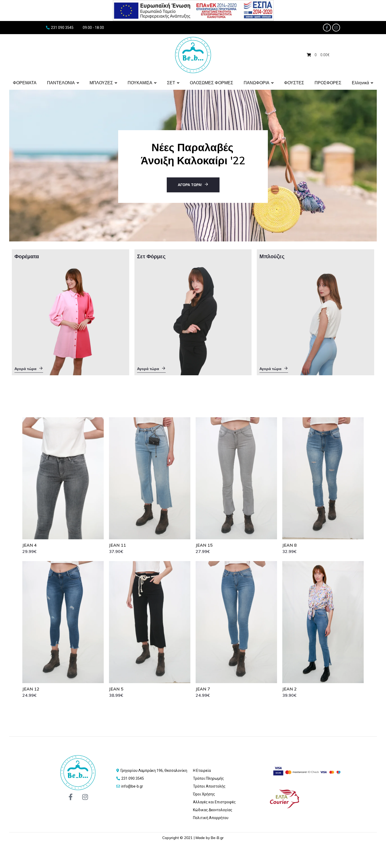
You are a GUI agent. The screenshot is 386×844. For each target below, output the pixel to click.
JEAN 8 (289, 545)
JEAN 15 (204, 545)
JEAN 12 (30, 689)
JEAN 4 (29, 545)
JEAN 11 (117, 545)
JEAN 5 (116, 689)
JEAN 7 (203, 689)
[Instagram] (336, 27)
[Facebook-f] (327, 27)
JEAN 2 (289, 689)
